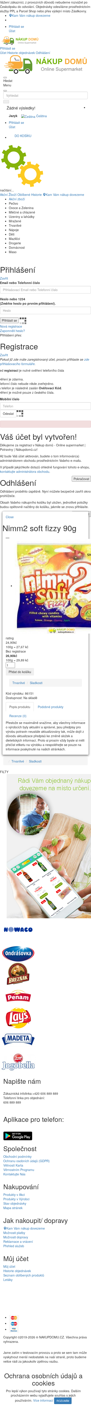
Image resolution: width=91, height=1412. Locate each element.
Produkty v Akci (14, 1194)
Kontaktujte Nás (14, 1174)
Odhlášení (43, 52)
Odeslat (8, 413)
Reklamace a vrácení (18, 1241)
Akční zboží (17, 199)
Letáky (8, 1279)
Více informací (43, 1400)
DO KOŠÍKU (23, 136)
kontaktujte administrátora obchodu (24, 471)
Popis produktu (19, 707)
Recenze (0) (18, 716)
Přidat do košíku (20, 672)
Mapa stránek (13, 1208)
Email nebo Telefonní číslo (20, 282)
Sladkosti (36, 683)
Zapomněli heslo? (12, 330)
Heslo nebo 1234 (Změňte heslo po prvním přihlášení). (28, 301)
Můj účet (9, 1266)
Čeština (41, 116)
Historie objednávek (21, 52)
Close (10, 517)
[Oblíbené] (7, 538)
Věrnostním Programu (18, 1169)
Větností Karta (13, 1165)
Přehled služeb (13, 1246)
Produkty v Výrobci (16, 1199)
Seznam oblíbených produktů (23, 1275)
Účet (3, 52)
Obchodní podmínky (17, 1156)
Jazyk (13, 115)
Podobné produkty (50, 707)
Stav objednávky (14, 1203)
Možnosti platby (14, 1232)
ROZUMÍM (63, 1401)
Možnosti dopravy (15, 1237)
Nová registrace (11, 326)
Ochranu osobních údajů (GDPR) (26, 1161)
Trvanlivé (18, 683)
